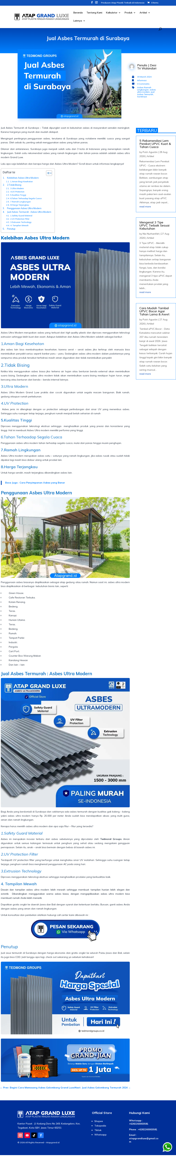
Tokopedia (100, 1125)
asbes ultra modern (146, 90)
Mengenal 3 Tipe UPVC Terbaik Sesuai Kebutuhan (154, 225)
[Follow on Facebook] (41, 1135)
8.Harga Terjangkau (19, 205)
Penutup (11, 228)
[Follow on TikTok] (34, 1135)
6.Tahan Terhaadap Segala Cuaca (26, 198)
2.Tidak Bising (14, 184)
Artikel (143, 12)
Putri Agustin (150, 152)
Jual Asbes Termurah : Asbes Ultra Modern (29, 211)
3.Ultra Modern (17, 188)
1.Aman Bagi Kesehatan (21, 181)
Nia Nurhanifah (151, 233)
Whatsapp (100, 1134)
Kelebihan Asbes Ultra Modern (23, 177)
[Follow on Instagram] (20, 1135)
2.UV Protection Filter (19, 219)
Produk (128, 12)
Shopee (98, 1121)
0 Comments (143, 84)
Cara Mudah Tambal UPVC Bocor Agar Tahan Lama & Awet (154, 311)
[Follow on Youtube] (27, 1135)
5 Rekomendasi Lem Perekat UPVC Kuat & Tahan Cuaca (155, 144)
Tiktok (97, 1130)
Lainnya (77, 20)
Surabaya (142, 96)
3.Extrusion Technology (20, 222)
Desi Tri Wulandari (146, 66)
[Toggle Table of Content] (47, 173)
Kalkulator (111, 12)
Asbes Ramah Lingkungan (144, 88)
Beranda (78, 12)
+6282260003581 (138, 1123)
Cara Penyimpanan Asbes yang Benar (42, 482)
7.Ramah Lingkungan (20, 201)
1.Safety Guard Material (21, 215)
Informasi (142, 80)
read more (145, 206)
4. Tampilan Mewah (19, 225)
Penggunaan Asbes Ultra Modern (24, 208)
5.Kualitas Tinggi (18, 195)
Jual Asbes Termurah (146, 93)
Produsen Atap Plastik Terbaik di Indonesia (122, 3)
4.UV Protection (17, 192)
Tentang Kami (94, 12)
